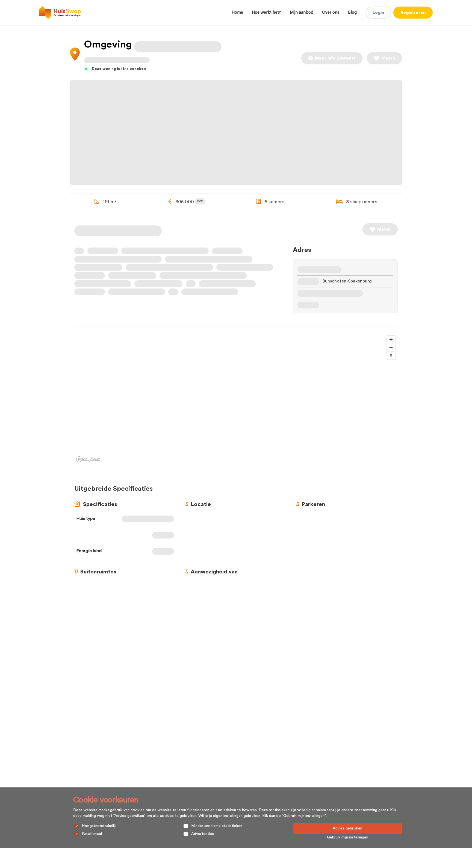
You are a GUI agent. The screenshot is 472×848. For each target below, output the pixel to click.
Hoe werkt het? (266, 12)
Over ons (330, 12)
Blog (352, 12)
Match (388, 58)
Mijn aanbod (301, 12)
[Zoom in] (391, 340)
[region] (236, 398)
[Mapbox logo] (88, 459)
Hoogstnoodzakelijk (99, 826)
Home (237, 12)
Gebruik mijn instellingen (347, 837)
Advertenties (202, 834)
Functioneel (92, 834)
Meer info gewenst (335, 58)
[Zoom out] (391, 348)
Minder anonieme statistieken (216, 826)
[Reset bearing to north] (391, 355)
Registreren (413, 12)
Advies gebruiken (347, 828)
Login (378, 12)
